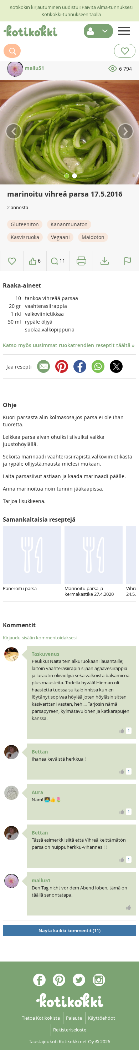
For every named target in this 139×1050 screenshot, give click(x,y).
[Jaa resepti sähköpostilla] (43, 366)
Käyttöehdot (101, 1018)
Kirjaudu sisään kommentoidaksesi (40, 637)
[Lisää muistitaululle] (12, 261)
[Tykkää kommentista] (129, 907)
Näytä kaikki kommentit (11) (69, 930)
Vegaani (60, 237)
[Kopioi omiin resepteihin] (104, 261)
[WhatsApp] (98, 366)
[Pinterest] (61, 366)
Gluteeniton (25, 224)
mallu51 (33, 68)
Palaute (74, 1018)
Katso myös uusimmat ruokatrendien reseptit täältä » (69, 345)
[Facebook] (79, 366)
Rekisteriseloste (69, 1029)
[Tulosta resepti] (81, 261)
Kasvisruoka (25, 237)
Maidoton (93, 237)
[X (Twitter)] (116, 366)
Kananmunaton (69, 224)
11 (61, 260)
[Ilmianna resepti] (127, 261)
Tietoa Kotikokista (41, 1018)
